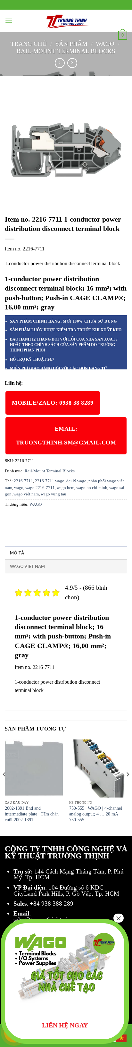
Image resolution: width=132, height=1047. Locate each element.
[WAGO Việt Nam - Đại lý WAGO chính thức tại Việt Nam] (66, 21)
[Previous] (4, 787)
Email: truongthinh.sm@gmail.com (66, 436)
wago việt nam (26, 494)
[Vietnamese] (121, 1038)
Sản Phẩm (71, 43)
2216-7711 (23, 481)
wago (18, 488)
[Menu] (8, 21)
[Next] (127, 787)
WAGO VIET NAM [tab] (27, 566)
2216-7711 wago (49, 481)
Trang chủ (29, 43)
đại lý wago (76, 481)
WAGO (105, 43)
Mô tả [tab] (17, 552)
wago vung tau (53, 494)
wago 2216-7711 (40, 488)
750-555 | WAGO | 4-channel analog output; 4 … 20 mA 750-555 (95, 814)
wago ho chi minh (91, 488)
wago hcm (65, 488)
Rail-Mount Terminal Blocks (66, 51)
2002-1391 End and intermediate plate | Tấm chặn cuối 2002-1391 (32, 814)
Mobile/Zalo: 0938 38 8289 (53, 403)
